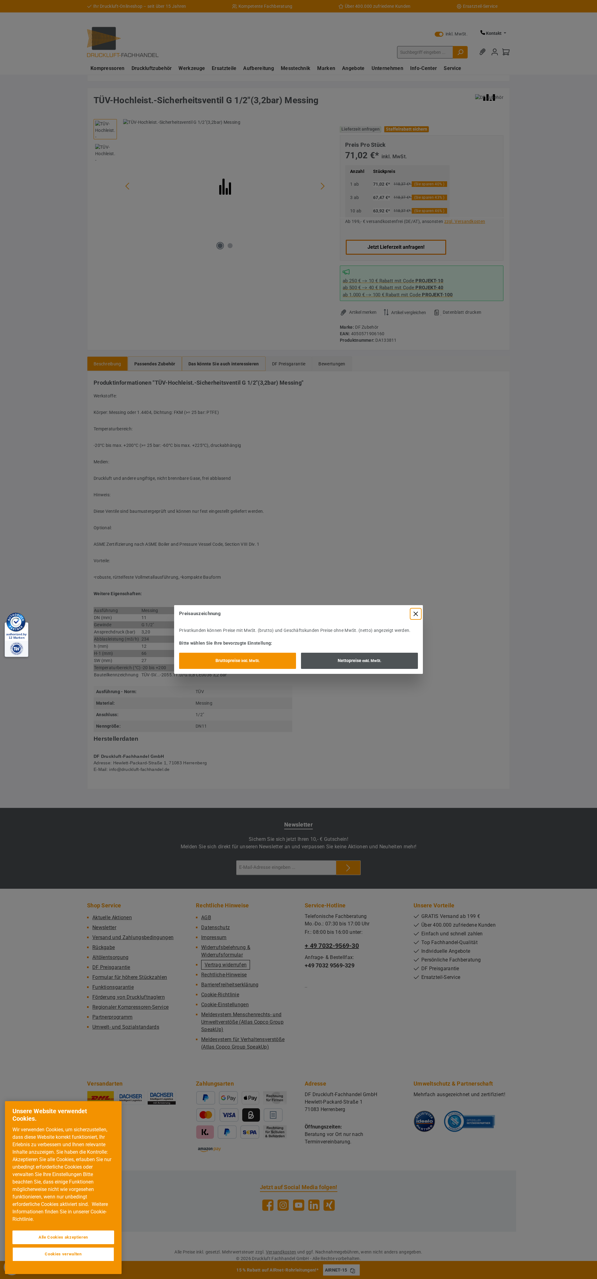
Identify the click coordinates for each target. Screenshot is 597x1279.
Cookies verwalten (63, 1254)
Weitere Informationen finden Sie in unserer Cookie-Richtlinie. (60, 1211)
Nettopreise (359, 660)
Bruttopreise (237, 660)
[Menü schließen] (415, 614)
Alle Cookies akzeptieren (63, 1237)
